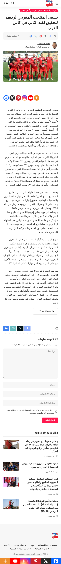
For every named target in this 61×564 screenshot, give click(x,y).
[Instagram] (24, 95)
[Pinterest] (18, 95)
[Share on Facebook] (50, 35)
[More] (36, 95)
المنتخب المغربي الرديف (40, 10)
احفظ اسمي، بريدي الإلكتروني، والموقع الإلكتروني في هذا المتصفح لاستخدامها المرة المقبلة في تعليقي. (30, 411)
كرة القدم (24, 10)
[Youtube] (30, 95)
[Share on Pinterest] (40, 35)
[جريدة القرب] (49, 3)
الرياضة (53, 10)
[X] (12, 95)
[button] (55, 3)
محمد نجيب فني (44, 43)
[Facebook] (6, 95)
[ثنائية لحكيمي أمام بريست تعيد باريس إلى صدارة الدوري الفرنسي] (11, 466)
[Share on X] (45, 35)
